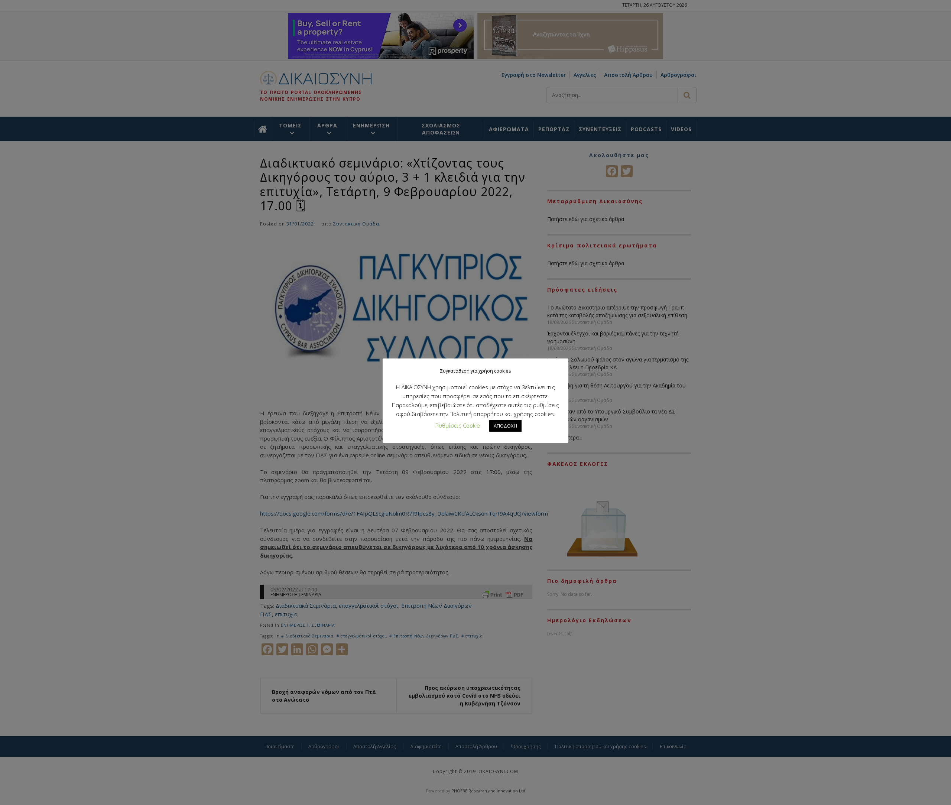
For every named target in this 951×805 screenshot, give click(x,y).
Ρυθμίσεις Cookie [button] (457, 425)
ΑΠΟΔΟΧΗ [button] (505, 425)
